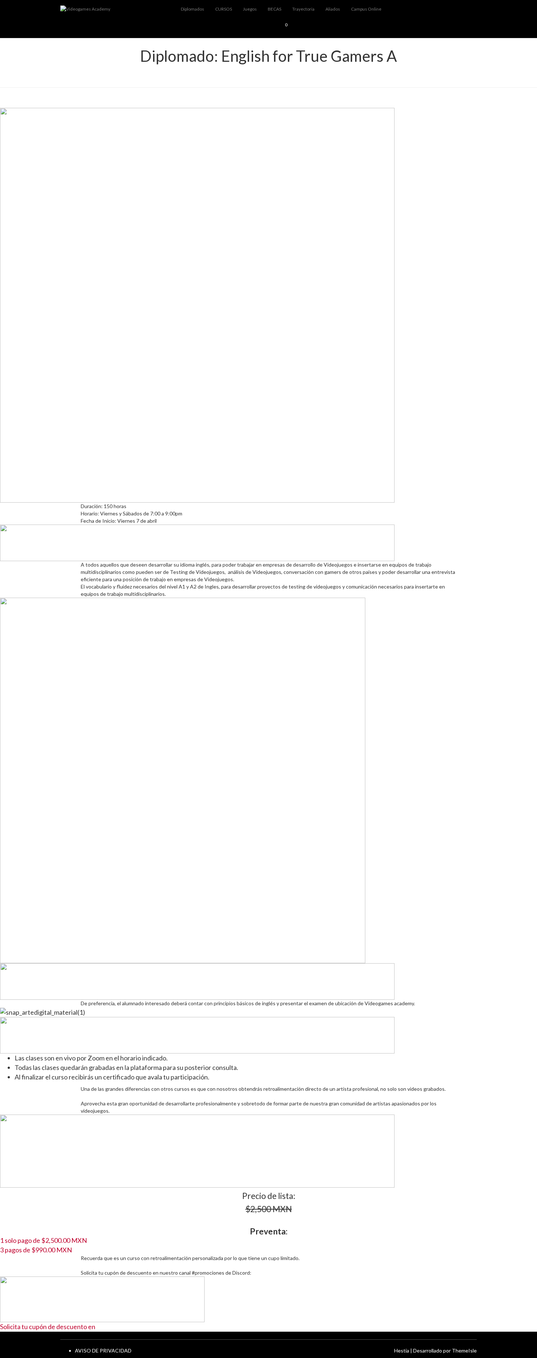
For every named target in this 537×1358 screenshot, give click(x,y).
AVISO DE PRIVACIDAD (103, 1350)
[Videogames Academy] (115, 9)
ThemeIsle (464, 1350)
